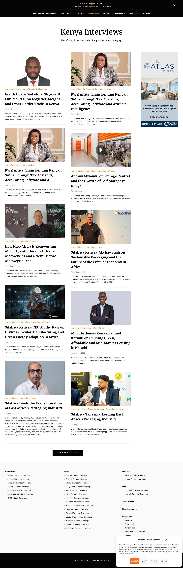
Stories (146, 13)
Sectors (65, 13)
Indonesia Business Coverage (136, 490)
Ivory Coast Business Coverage (78, 487)
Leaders (133, 13)
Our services (129, 528)
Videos (106, 13)
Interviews (93, 13)
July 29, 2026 (10, 185)
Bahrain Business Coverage (18, 475)
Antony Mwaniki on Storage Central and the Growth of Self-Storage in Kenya (100, 181)
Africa (66, 471)
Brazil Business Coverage (134, 475)
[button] (166, 540)
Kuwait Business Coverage (18, 487)
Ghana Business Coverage (76, 483)
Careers (127, 535)
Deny (144, 561)
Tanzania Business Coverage (77, 521)
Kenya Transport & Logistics (34, 89)
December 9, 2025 (12, 266)
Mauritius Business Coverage (77, 498)
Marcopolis (127, 517)
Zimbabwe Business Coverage (78, 528)
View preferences (159, 561)
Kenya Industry (12, 241)
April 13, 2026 (76, 191)
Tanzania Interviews (115, 409)
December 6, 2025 (78, 272)
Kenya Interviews (13, 89)
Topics (78, 13)
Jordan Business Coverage (18, 479)
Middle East (10, 471)
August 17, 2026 (11, 109)
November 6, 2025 (12, 342)
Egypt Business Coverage (76, 475)
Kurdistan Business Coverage (19, 483)
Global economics (129, 509)
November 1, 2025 (78, 353)
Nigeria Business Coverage (77, 509)
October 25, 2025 (12, 413)
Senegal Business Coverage (77, 513)
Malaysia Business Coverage (136, 494)
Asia (124, 486)
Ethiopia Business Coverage (77, 479)
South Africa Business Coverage (79, 517)
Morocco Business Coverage (77, 502)
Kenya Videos (43, 322)
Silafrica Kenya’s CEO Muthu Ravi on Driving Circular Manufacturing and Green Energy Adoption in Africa (34, 332)
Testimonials (129, 524)
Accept (134, 561)
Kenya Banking (11, 165)
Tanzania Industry (96, 409)
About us (128, 520)
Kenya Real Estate (96, 328)
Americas (126, 471)
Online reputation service (134, 532)
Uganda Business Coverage (77, 524)
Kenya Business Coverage (45, 13)
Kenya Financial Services (82, 89)
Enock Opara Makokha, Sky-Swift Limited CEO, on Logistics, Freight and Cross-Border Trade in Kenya (32, 99)
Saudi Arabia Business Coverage (20, 494)
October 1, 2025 (77, 424)
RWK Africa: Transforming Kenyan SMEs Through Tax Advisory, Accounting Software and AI (33, 175)
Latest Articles (128, 502)
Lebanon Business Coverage (19, 490)
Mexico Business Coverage (135, 479)
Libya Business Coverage (76, 494)
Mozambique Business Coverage (79, 505)
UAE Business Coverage (17, 498)
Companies (118, 13)
